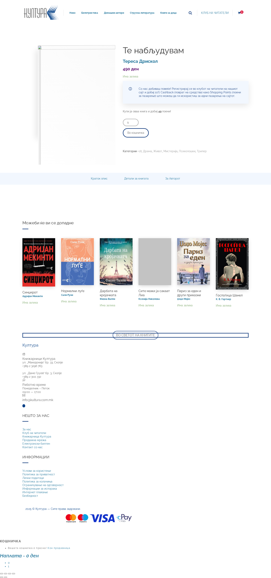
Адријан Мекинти (32, 296)
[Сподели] (9, 573)
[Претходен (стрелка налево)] (1, 577)
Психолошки (187, 151)
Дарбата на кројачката (108, 293)
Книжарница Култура (36, 436)
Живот (157, 151)
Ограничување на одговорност (43, 485)
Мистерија (170, 151)
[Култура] (41, 13)
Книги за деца (168, 12)
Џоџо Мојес (183, 298)
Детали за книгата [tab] (136, 178)
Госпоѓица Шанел (229, 295)
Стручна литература (142, 12)
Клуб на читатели (34, 433)
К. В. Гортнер (223, 299)
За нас (26, 429)
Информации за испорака (39, 488)
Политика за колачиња (37, 481)
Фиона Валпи (107, 298)
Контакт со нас (32, 447)
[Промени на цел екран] (5, 573)
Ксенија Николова (149, 298)
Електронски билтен (36, 443)
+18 (140, 151)
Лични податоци (33, 478)
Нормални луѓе (72, 291)
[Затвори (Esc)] (13, 573)
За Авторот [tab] (172, 178)
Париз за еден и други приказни (189, 293)
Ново (72, 12)
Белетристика (89, 12)
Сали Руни (67, 294)
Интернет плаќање (35, 492)
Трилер (202, 151)
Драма (147, 151)
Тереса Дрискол (140, 61)
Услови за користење (36, 470)
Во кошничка (135, 132)
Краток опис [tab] (99, 178)
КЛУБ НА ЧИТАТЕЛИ (215, 12)
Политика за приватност (38, 474)
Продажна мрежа (34, 440)
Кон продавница (59, 548)
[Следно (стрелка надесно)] (5, 577)
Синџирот (30, 292)
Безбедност (30, 495)
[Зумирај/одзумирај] (1, 573)
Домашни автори (114, 12)
